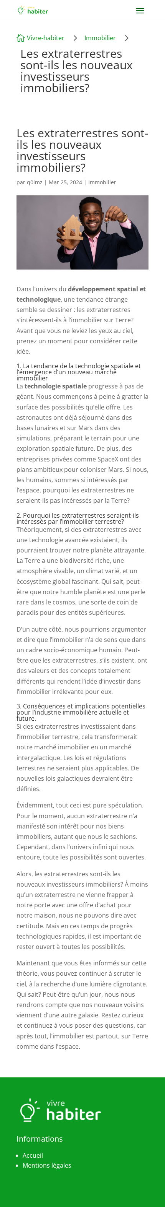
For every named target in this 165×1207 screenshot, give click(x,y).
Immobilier (100, 38)
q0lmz (35, 182)
